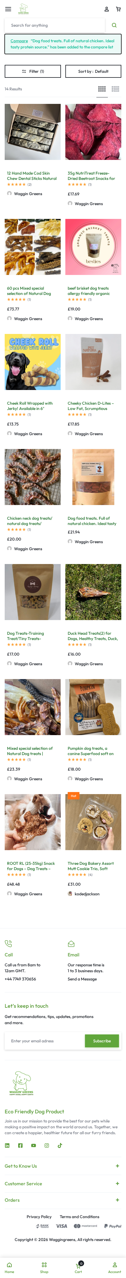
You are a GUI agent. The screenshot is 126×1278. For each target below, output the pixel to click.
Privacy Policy (39, 1216)
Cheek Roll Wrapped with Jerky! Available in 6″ (30, 406)
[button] (68, 822)
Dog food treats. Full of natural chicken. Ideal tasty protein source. (92, 523)
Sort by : (93, 71)
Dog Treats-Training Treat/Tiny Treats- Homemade (25, 638)
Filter (36, 71)
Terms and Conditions (79, 1216)
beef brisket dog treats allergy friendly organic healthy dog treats (89, 293)
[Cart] (118, 9)
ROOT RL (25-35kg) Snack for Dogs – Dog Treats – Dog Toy (31, 869)
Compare (19, 41)
